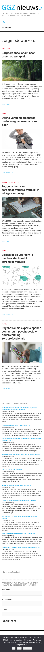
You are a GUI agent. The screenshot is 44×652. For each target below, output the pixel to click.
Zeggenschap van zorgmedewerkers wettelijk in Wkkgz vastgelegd (20, 189)
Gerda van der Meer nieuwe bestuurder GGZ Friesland (19, 501)
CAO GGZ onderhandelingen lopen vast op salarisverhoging (21, 454)
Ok (14, 648)
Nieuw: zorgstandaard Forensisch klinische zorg (17, 485)
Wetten (16, 182)
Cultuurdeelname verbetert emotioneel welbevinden (18, 534)
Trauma (4, 324)
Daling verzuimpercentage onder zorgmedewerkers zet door (20, 121)
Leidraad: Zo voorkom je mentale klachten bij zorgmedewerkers (17, 258)
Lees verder (6, 104)
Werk (4, 114)
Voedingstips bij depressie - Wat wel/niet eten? (16, 425)
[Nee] (41, 643)
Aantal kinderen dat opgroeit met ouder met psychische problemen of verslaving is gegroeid (19, 408)
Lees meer (27, 648)
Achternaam (7, 599)
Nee (19, 648)
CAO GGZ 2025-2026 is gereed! (12, 470)
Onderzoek (6, 49)
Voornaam (6, 589)
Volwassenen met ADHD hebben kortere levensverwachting (21, 547)
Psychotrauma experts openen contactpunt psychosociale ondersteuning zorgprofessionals (21, 333)
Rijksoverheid (7, 182)
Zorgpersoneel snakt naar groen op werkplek (18, 54)
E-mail (5, 609)
